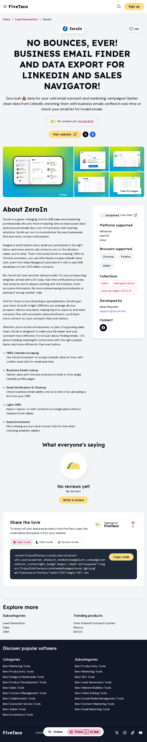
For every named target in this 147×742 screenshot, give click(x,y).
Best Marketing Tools (16, 666)
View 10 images (129, 191)
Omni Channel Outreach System (94, 623)
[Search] (119, 6)
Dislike (58, 732)
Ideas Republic (109, 307)
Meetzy (78, 627)
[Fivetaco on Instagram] (124, 732)
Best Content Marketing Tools (94, 704)
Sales (6, 19)
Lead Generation (26, 19)
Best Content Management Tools (24, 693)
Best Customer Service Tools (22, 704)
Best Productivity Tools (18, 671)
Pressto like (87, 732)
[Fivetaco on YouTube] (140, 732)
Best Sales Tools (13, 688)
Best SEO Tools (85, 677)
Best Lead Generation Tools (93, 682)
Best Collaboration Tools (19, 698)
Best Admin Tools (14, 709)
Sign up (134, 6)
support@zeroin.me (113, 311)
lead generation (124, 283)
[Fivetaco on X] (116, 732)
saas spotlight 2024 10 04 (118, 291)
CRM (6, 632)
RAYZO (78, 632)
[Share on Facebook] (93, 134)
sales (104, 283)
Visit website (62, 134)
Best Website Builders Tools (93, 688)
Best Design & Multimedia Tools (23, 677)
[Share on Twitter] (85, 134)
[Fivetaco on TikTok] (132, 732)
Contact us (43, 732)
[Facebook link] (103, 327)
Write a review (73, 500)
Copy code (121, 557)
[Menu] (5, 6)
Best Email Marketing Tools (92, 709)
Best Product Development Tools (24, 682)
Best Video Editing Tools (91, 693)
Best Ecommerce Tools (18, 714)
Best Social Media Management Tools (99, 698)
